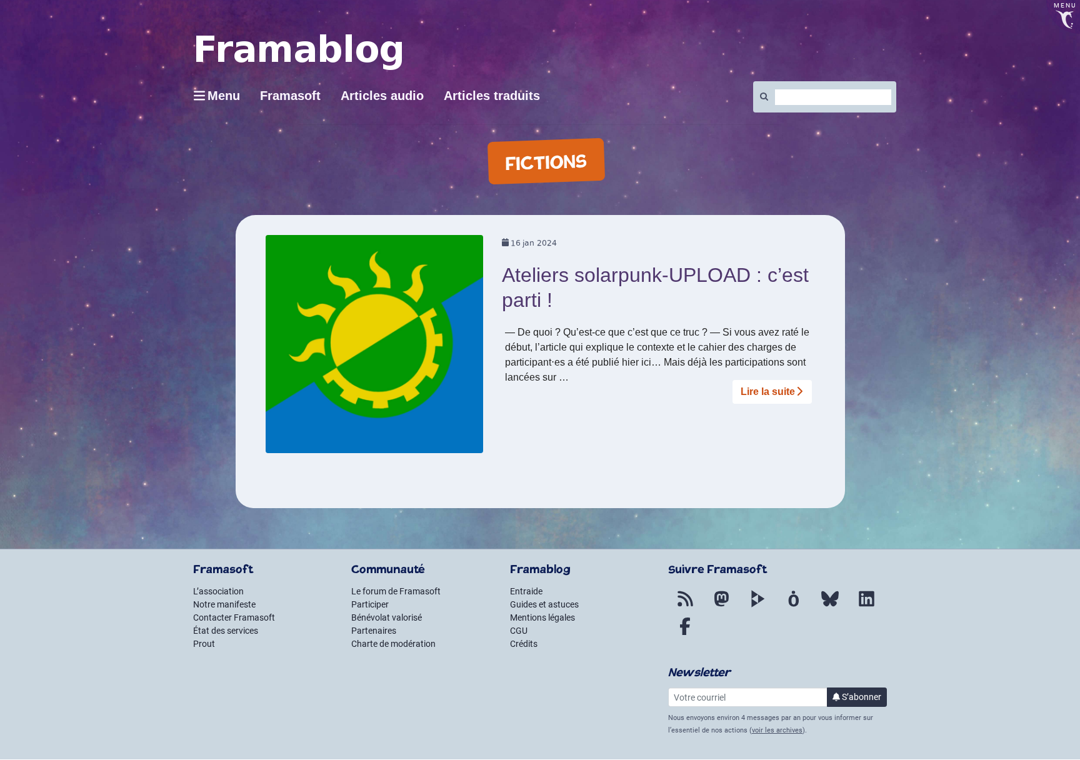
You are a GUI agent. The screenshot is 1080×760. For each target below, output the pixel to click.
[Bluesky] (830, 606)
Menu (224, 95)
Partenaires (373, 631)
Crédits (524, 644)
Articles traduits (492, 95)
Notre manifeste (224, 604)
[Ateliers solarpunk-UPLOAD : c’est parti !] (375, 348)
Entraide (526, 591)
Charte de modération (393, 644)
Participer (370, 604)
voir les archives (777, 730)
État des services (225, 631)
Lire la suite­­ (768, 391)
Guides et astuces (544, 604)
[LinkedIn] (866, 606)
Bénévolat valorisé (386, 617)
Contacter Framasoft (234, 617)
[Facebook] (685, 634)
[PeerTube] (757, 606)
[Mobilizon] (794, 606)
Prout (204, 644)
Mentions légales (542, 617)
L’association (218, 591)
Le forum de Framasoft (396, 591)
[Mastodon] (721, 606)
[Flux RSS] (685, 606)
